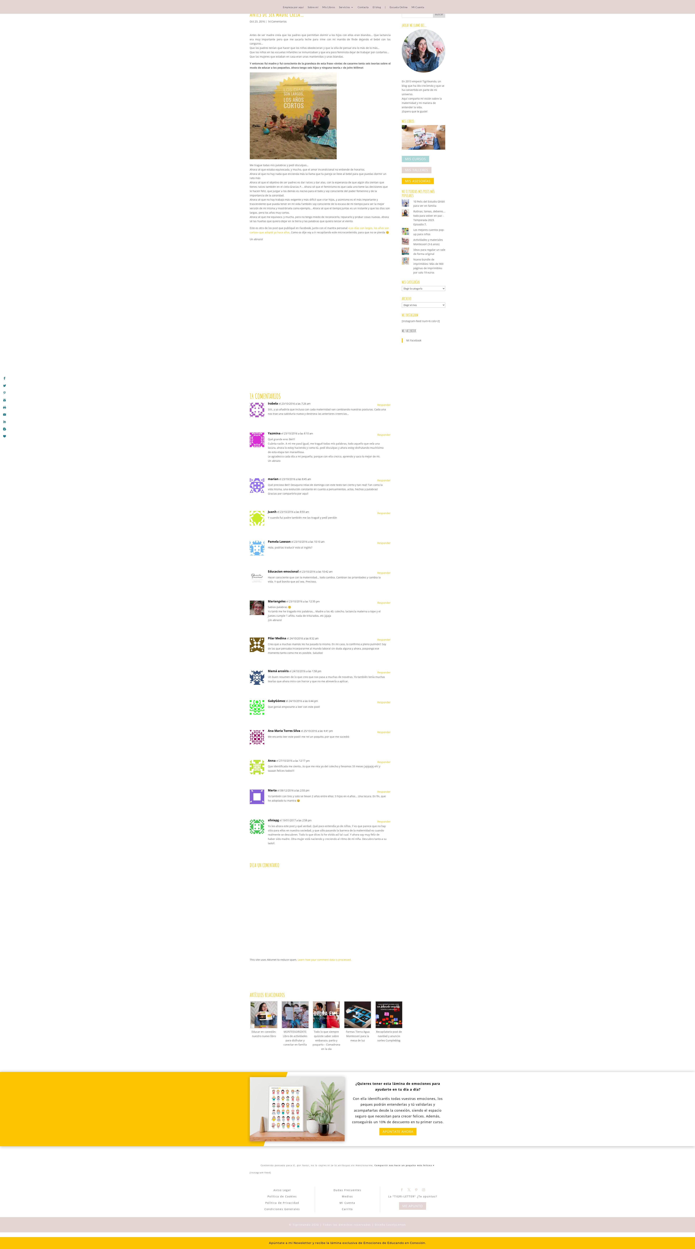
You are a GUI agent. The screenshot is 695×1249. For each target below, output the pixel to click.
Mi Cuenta (418, 7)
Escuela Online (399, 7)
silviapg (273, 820)
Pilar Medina (277, 638)
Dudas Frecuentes (347, 1190)
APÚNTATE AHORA (398, 1131)
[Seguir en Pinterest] (416, 1190)
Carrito (347, 1209)
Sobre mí (313, 7)
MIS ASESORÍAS (418, 181)
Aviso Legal (282, 1190)
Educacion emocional (283, 571)
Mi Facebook (409, 330)
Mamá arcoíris (278, 671)
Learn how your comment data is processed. (324, 959)
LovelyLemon (396, 1224)
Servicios (344, 7)
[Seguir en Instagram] (423, 1190)
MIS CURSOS (415, 159)
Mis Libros (328, 7)
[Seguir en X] (409, 1190)
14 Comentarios (277, 21)
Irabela (273, 403)
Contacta (363, 7)
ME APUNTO (412, 1206)
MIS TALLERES (416, 170)
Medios (347, 1196)
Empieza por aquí (293, 7)
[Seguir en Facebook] (402, 1190)
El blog (377, 7)
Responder (384, 405)
